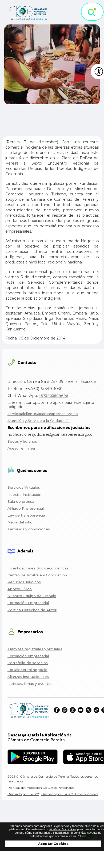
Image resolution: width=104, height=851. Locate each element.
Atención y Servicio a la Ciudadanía (38, 420)
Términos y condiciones (28, 529)
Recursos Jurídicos (24, 582)
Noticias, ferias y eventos (30, 683)
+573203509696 (53, 395)
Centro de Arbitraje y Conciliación (37, 575)
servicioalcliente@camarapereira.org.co (42, 414)
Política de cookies (62, 829)
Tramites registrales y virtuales (34, 649)
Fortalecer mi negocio (27, 670)
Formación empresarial (28, 656)
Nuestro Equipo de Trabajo (31, 596)
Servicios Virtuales (23, 487)
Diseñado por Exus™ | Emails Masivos (69, 794)
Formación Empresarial (28, 603)
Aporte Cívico (19, 589)
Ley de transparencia (26, 515)
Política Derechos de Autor (32, 610)
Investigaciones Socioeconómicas (38, 568)
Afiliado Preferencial (25, 508)
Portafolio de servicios (27, 663)
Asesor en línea (21, 448)
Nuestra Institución (24, 494)
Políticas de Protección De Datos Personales (40, 788)
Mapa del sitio (20, 522)
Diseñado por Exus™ (23, 794)
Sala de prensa (20, 501)
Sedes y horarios (22, 441)
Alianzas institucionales (28, 676)
